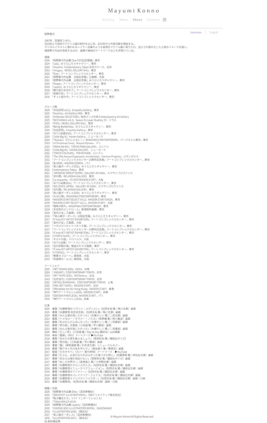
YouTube (98, 335)
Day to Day (93, 332)
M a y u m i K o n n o (133, 10)
